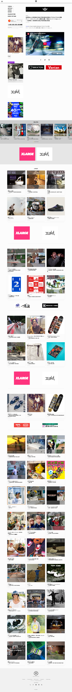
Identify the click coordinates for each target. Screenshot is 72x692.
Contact (23, 679)
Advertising (48, 679)
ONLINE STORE (11, 14)
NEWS (27, 15)
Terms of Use (36, 679)
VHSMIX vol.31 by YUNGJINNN (14, 28)
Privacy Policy (30, 679)
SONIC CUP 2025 (12, 16)
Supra (27, 26)
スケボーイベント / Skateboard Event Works (36, 680)
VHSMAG (9, 28)
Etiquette (42, 679)
